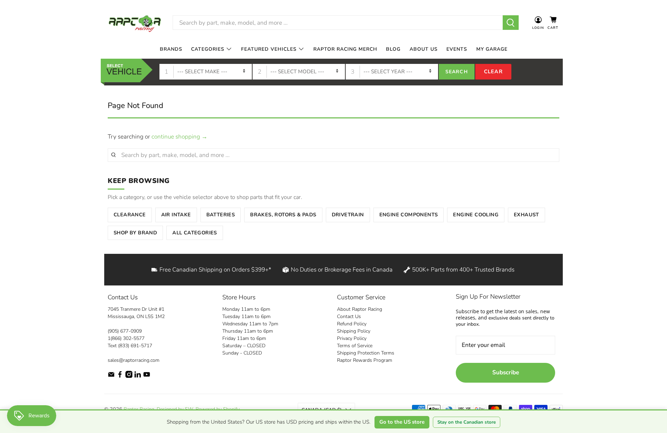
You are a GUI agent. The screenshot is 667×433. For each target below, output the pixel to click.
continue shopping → (179, 137)
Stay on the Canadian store (466, 422)
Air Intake (176, 214)
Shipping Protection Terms (365, 353)
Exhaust (526, 214)
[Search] (511, 22)
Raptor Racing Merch (345, 49)
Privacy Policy (352, 338)
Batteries (220, 214)
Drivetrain (348, 214)
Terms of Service (354, 345)
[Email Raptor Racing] (111, 376)
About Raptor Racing (359, 309)
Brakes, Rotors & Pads (283, 214)
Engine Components (408, 214)
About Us (424, 49)
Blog (393, 49)
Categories (207, 49)
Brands (171, 49)
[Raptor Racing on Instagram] (128, 376)
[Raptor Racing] (135, 23)
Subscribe (505, 372)
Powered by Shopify (217, 409)
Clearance (130, 214)
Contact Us (349, 316)
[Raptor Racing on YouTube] (146, 376)
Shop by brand (135, 232)
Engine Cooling (476, 214)
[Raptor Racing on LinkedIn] (137, 376)
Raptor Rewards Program (364, 360)
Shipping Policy (353, 331)
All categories (194, 232)
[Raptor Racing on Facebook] (119, 376)
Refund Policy (352, 323)
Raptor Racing (139, 409)
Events (456, 49)
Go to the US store (402, 421)
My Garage (492, 49)
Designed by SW (175, 409)
